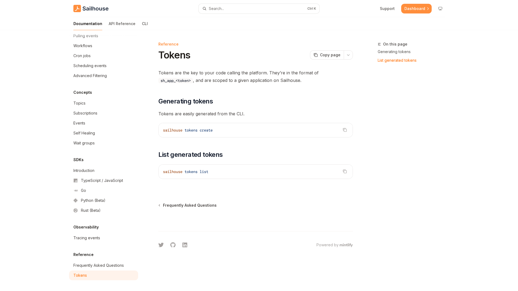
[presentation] (108, 160)
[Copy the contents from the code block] (344, 129)
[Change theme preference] (440, 8)
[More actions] (348, 55)
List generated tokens (397, 60)
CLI (145, 23)
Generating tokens (394, 51)
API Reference (122, 23)
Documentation (87, 23)
